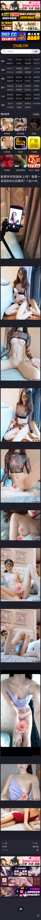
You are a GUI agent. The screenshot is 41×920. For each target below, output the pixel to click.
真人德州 (19, 59)
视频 (3, 70)
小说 (3, 96)
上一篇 (5, 847)
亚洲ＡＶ (10, 68)
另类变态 (37, 81)
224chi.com (20, 46)
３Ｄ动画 (37, 68)
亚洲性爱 (10, 77)
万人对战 (28, 59)
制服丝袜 (10, 81)
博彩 (3, 61)
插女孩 (10, 103)
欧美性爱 (37, 77)
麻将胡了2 (10, 63)
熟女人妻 (10, 72)
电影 (3, 78)
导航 (3, 105)
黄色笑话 (28, 98)
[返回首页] (38, 915)
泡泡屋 (19, 107)
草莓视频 (28, 103)
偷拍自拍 (19, 77)
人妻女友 (28, 95)
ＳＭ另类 (37, 72)
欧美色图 (28, 86)
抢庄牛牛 (37, 63)
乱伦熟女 (28, 81)
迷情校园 (10, 98)
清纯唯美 (19, 90)
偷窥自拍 (10, 86)
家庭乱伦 (19, 95)
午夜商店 (19, 103)
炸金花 (19, 63)
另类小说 (19, 98)
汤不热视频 (36, 103)
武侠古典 (37, 95)
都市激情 (10, 95)
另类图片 (37, 90)
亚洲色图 (19, 86)
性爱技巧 (37, 98)
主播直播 (28, 72)
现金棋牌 (28, 63)
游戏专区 (37, 59)
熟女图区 (28, 90)
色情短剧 (28, 107)
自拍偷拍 (19, 68)
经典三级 (19, 81)
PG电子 (10, 59)
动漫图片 (37, 86)
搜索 (36, 51)
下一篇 (36, 847)
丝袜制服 (19, 72)
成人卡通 (28, 77)
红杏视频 (10, 107)
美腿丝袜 (10, 90)
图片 (3, 87)
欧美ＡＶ (28, 68)
